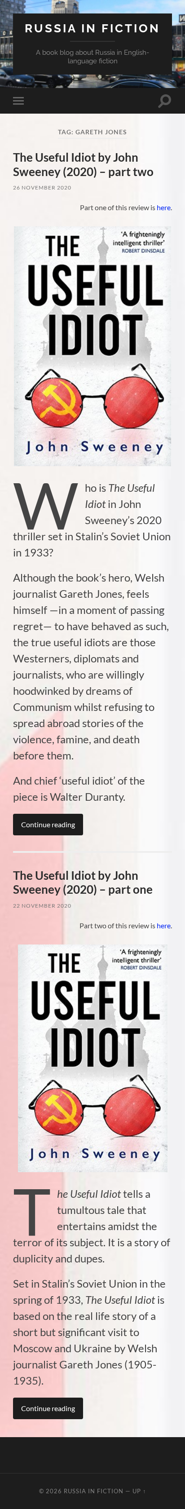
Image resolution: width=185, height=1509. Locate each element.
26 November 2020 (42, 187)
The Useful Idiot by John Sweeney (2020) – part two (83, 164)
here (164, 207)
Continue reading (48, 824)
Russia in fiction (92, 28)
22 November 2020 (42, 905)
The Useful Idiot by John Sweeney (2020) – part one (83, 882)
